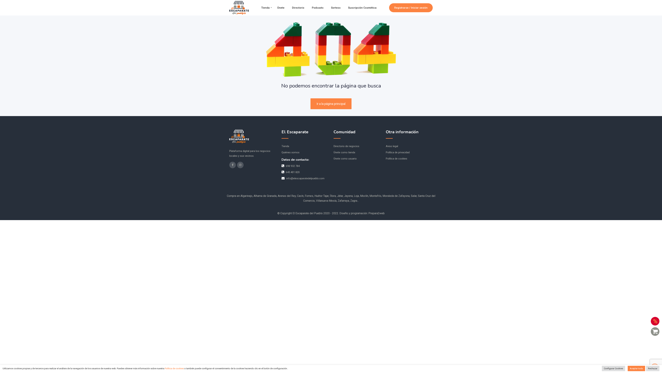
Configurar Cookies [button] (613, 368)
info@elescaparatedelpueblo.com (305, 178)
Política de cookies (396, 158)
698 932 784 (293, 166)
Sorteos (335, 7)
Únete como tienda (344, 152)
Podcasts (317, 7)
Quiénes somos (290, 152)
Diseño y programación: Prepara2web (362, 213)
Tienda (265, 7)
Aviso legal (392, 146)
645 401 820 (293, 172)
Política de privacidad (398, 152)
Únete (280, 7)
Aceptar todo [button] (636, 368)
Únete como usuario (345, 158)
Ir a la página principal (331, 104)
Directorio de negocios (346, 146)
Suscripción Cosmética (362, 7)
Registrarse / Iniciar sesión (411, 7)
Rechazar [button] (652, 368)
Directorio (298, 7)
